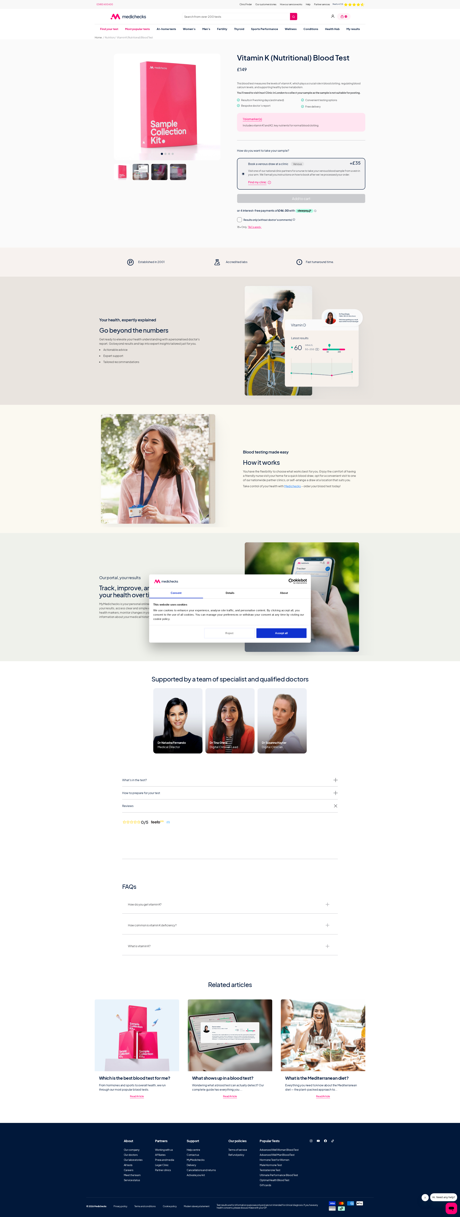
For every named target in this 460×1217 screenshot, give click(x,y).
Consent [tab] (176, 592)
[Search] (293, 16)
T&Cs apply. (255, 227)
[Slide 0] (122, 172)
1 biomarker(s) (252, 119)
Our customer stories (265, 4)
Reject (229, 633)
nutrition (110, 37)
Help (308, 4)
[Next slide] (360, 262)
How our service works (291, 4)
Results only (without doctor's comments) (267, 219)
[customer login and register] (332, 16)
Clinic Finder (246, 4)
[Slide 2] (159, 172)
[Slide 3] (178, 172)
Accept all (281, 633)
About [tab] (284, 592)
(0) (168, 822)
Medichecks (292, 486)
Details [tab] (230, 592)
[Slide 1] (141, 172)
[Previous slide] (99, 262)
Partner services (322, 4)
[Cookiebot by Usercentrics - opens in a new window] (291, 581)
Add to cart (301, 198)
